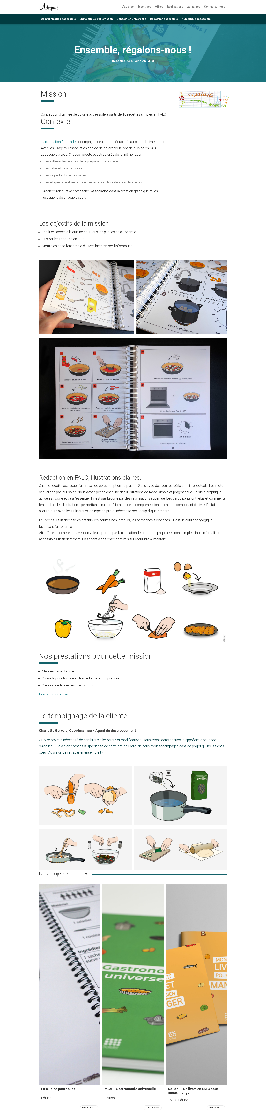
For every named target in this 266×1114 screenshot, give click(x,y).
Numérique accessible (196, 18)
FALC (81, 239)
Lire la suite (89, 1108)
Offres (159, 6)
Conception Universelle (131, 18)
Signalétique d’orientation (96, 18)
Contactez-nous (214, 6)
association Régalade (59, 142)
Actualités (193, 6)
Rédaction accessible (164, 18)
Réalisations (175, 6)
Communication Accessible (58, 18)
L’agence (128, 6)
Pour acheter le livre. (54, 694)
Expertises (144, 6)
